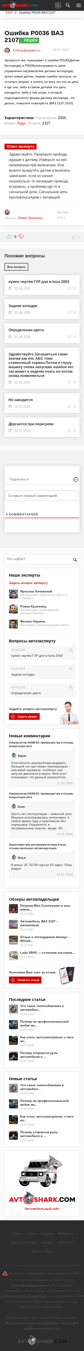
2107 (9, 12)
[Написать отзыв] (58, 5)
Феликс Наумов (32, 621)
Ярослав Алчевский (36, 591)
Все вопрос (16, 267)
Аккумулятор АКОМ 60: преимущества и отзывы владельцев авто (41, 744)
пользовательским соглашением (32, 1323)
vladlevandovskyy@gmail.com (23, 1296)
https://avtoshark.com (28, 1285)
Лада (21, 123)
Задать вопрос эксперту (28, 583)
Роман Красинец (33, 606)
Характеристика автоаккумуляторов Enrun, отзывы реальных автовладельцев (37, 846)
